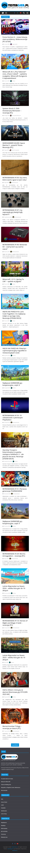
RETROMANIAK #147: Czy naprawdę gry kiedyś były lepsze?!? (12, 212)
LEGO (2, 805)
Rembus (13, 81)
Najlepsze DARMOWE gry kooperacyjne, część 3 (12, 522)
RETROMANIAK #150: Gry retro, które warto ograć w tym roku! (15, 178)
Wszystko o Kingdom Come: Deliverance (10, 787)
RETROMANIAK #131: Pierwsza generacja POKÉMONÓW (15, 490)
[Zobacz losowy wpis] (27, 13)
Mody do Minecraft (5, 781)
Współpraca (4, 822)
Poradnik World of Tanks (7, 778)
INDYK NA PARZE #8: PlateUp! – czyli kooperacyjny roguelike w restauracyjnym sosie (15, 350)
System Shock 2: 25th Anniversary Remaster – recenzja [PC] (12, 110)
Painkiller (3, 808)
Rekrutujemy (4, 828)
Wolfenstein (4, 811)
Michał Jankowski (14, 182)
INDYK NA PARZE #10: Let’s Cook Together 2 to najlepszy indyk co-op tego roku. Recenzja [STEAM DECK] (14, 314)
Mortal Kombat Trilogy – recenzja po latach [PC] (12, 727)
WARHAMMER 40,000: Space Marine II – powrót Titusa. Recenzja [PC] (14, 145)
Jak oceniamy (4, 831)
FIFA (2, 799)
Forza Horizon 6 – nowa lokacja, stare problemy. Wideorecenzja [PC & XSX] (15, 39)
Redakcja (3, 825)
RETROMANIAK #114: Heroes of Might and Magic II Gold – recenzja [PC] (15, 623)
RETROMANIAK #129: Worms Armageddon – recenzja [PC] (14, 555)
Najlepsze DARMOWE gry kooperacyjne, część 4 (12, 384)
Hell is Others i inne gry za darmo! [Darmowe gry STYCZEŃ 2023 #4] (15, 692)
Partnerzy (3, 834)
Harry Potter (4, 802)
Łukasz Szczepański (15, 150)
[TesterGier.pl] (2, 13)
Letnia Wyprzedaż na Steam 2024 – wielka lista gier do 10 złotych (14, 588)
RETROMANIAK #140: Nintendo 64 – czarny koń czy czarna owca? (15, 246)
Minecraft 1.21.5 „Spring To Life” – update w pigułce (13, 280)
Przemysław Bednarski (16, 115)
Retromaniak (4, 790)
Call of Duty (4, 813)
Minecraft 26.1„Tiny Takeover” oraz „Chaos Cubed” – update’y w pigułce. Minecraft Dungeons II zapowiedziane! (15, 75)
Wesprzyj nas (4, 837)
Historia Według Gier (6, 784)
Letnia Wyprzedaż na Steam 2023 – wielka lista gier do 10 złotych (14, 657)
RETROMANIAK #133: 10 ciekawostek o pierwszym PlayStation (13, 417)
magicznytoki (14, 44)
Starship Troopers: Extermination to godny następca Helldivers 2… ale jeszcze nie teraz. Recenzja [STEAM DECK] (13, 454)
